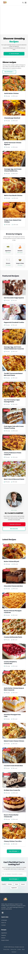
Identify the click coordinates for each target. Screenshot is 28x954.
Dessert (23, 884)
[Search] (23, 2)
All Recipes (4, 920)
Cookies (19, 949)
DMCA (23, 949)
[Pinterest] (2, 912)
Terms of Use (13, 949)
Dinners (3, 938)
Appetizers (4, 933)
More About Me (14, 528)
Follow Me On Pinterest (14, 524)
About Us (3, 922)
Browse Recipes (15, 53)
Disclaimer (14, 952)
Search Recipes (13, 879)
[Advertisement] (14, 20)
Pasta (16, 884)
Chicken (10, 884)
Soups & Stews (5, 940)
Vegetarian (14, 887)
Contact (3, 925)
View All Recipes (8, 71)
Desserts (3, 935)
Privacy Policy (6, 949)
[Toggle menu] (25, 3)
